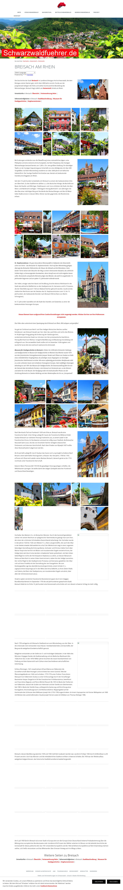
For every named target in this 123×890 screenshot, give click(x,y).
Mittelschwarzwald (63, 12)
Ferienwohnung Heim (48, 93)
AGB (54, 871)
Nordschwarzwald (82, 12)
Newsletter (84, 871)
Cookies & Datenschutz (43, 871)
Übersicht (35, 93)
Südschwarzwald (31, 12)
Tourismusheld (62, 871)
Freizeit (96, 12)
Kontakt (17, 16)
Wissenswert (73, 871)
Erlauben (114, 882)
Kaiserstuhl (47, 12)
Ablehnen (99, 882)
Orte (19, 12)
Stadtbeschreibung (45, 99)
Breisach (35, 81)
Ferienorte (41, 61)
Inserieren (93, 871)
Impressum (29, 871)
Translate (30, 75)
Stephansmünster (34, 101)
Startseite (26, 61)
